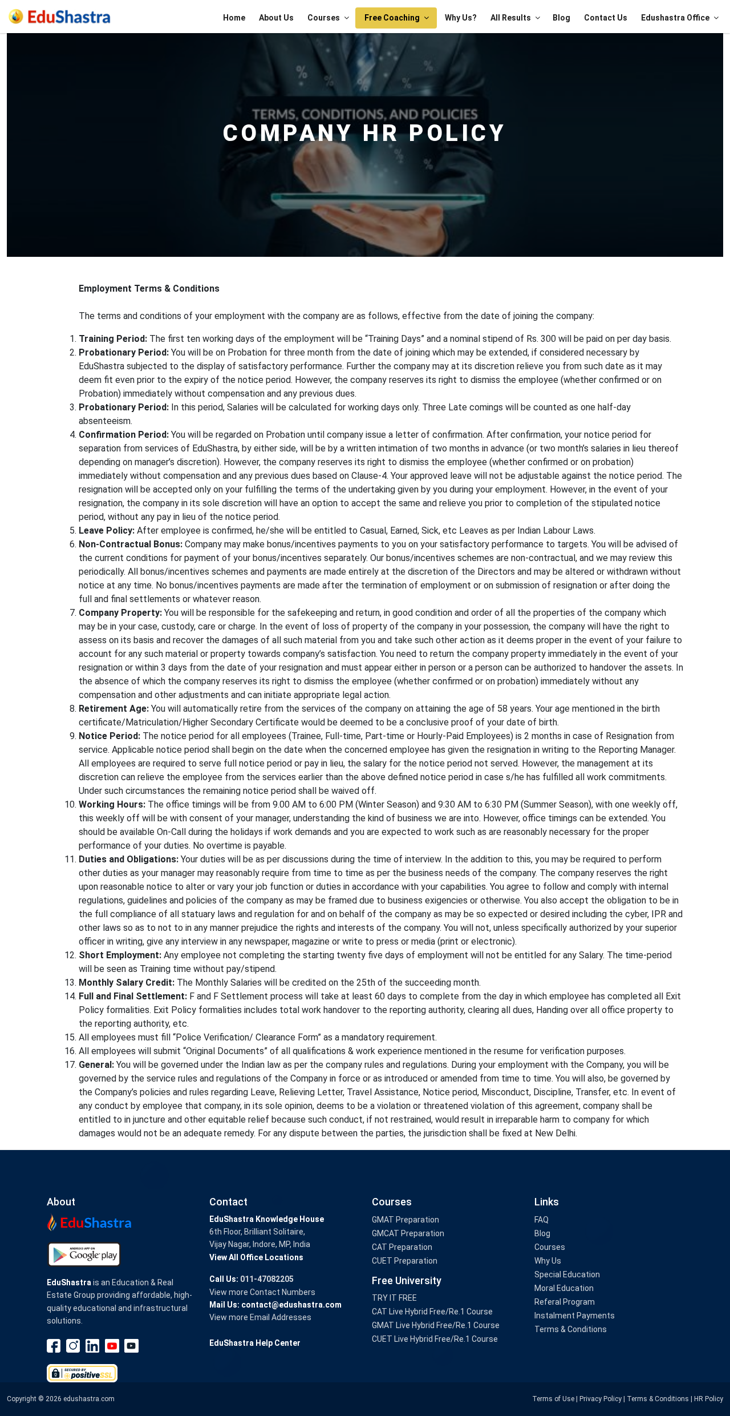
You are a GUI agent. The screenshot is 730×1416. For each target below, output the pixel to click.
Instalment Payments (574, 1315)
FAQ (541, 1219)
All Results (510, 17)
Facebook (54, 1346)
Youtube (112, 1346)
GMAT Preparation (405, 1219)
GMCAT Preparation (408, 1233)
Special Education (567, 1274)
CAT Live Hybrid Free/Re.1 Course (432, 1311)
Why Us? (461, 17)
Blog (561, 17)
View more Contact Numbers (262, 1292)
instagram (73, 1346)
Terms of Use (553, 1399)
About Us (276, 17)
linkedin (93, 1346)
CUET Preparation (404, 1260)
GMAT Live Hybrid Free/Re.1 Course (436, 1325)
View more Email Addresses (260, 1317)
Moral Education (564, 1288)
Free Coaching (392, 17)
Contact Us (605, 17)
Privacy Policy (600, 1399)
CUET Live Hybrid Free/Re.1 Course (435, 1339)
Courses (323, 17)
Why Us (547, 1260)
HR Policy (708, 1399)
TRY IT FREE (394, 1297)
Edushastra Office (675, 17)
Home (234, 17)
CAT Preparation (402, 1247)
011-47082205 (267, 1279)
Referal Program (564, 1301)
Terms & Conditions (570, 1329)
